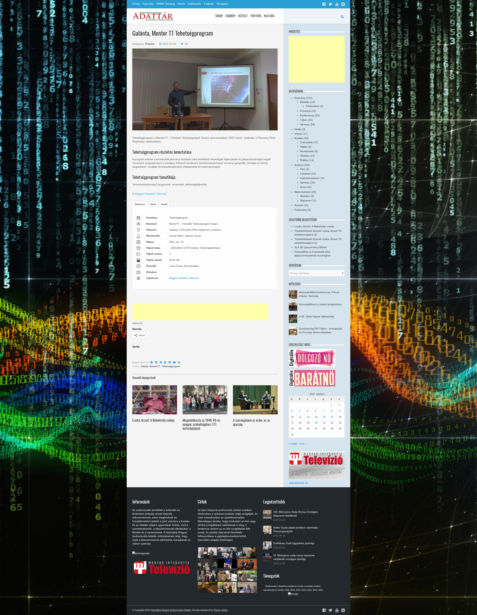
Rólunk (181, 3)
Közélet (243, 16)
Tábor (219, 16)
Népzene (305, 200)
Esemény (230, 16)
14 (324, 416)
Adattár (144, 366)
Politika (304, 160)
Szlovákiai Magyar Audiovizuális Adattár (171, 610)
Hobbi (297, 129)
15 (332, 416)
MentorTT (155, 366)
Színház (304, 182)
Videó (153, 204)
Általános (139, 204)
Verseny (304, 124)
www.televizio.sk (298, 482)
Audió (164, 204)
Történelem (312, 106)
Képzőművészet (309, 178)
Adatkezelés (194, 3)
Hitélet (303, 146)
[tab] (139, 204)
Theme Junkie (220, 610)
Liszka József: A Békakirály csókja (153, 420)
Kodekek (209, 3)
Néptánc (305, 195)
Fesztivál (305, 110)
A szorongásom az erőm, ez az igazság (251, 422)
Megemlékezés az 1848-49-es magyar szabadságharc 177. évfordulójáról (201, 424)
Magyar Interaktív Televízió (151, 193)
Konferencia (307, 115)
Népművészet (302, 191)
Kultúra (269, 16)
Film (302, 169)
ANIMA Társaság (165, 3)
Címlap (136, 3)
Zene (303, 187)
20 (316, 422)
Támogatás (222, 3)
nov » (303, 443)
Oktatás (304, 155)
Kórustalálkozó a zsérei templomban (320, 304)
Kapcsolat (148, 3)
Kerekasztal (307, 151)
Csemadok (306, 142)
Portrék (256, 16)
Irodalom (305, 173)
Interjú (298, 133)
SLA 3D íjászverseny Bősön (310, 247)
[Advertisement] (200, 312)
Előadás (150, 43)
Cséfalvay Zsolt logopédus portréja (293, 543)
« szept (293, 443)
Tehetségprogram (171, 366)
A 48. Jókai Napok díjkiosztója (316, 316)
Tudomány (300, 209)
